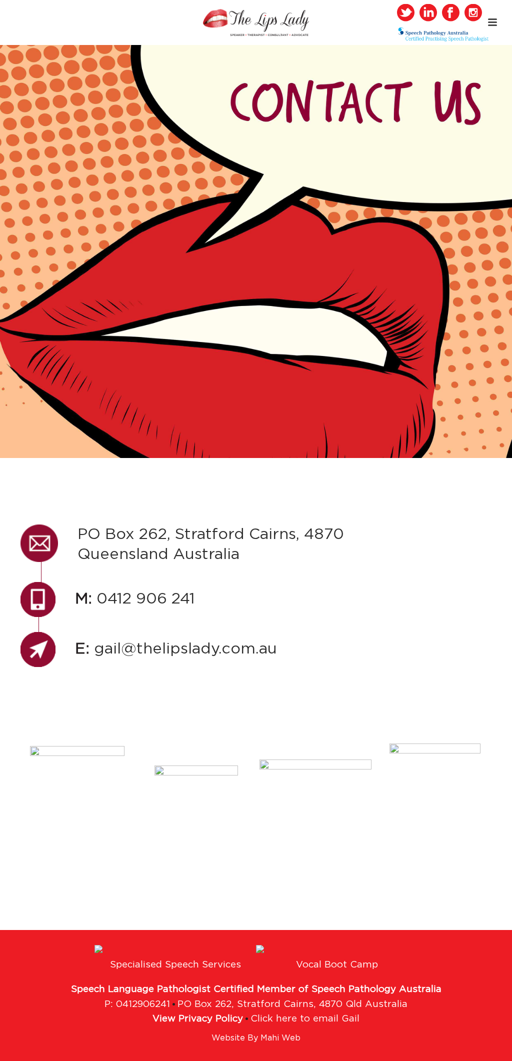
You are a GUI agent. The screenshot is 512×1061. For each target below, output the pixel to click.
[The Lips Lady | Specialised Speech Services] (256, 22)
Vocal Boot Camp (337, 965)
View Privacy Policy (197, 1019)
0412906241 (143, 1004)
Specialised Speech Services (175, 965)
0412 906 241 (135, 598)
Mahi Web (280, 1038)
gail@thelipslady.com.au (176, 648)
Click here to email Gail (305, 1019)
